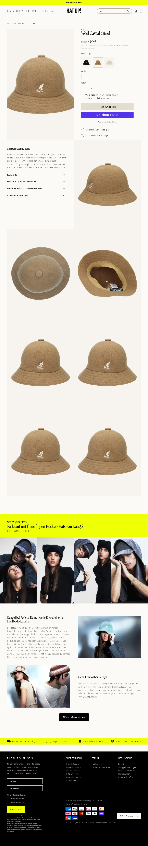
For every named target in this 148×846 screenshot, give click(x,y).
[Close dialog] (113, 358)
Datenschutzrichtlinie (69, 480)
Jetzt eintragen (74, 468)
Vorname (38, 425)
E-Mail (36, 439)
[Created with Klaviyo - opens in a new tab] (74, 490)
